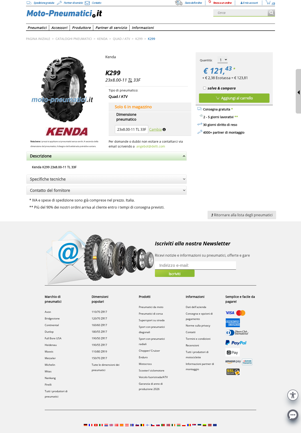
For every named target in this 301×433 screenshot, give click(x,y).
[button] (292, 394)
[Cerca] (271, 13)
